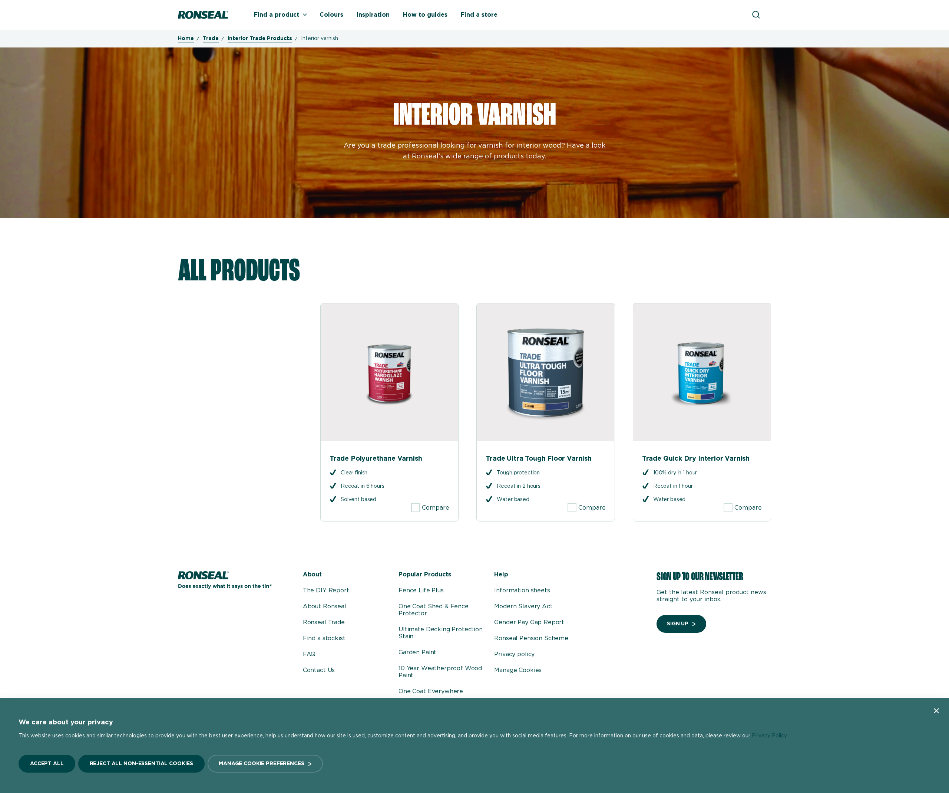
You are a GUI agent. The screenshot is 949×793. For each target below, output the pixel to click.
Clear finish (354, 473)
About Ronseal (324, 606)
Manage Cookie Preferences (261, 763)
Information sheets (522, 590)
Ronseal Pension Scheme (531, 638)
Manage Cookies (518, 670)
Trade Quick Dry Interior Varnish (696, 458)
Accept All (47, 763)
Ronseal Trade (324, 622)
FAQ (309, 654)
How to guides (425, 15)
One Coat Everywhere (431, 691)
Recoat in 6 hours (362, 486)
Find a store (479, 15)
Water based (513, 499)
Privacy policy (514, 654)
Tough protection (518, 473)
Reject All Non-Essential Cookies (142, 763)
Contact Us (319, 670)
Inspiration (373, 15)
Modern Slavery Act (523, 606)
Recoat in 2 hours (518, 486)
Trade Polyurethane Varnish (376, 458)
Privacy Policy (769, 735)
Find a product (276, 15)
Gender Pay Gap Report (529, 622)
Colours (331, 15)
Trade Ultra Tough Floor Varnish (538, 458)
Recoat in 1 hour (673, 486)
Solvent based (358, 499)
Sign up (677, 623)
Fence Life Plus (421, 590)
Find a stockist (324, 638)
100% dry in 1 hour (675, 473)
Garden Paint (417, 652)
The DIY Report (326, 590)
